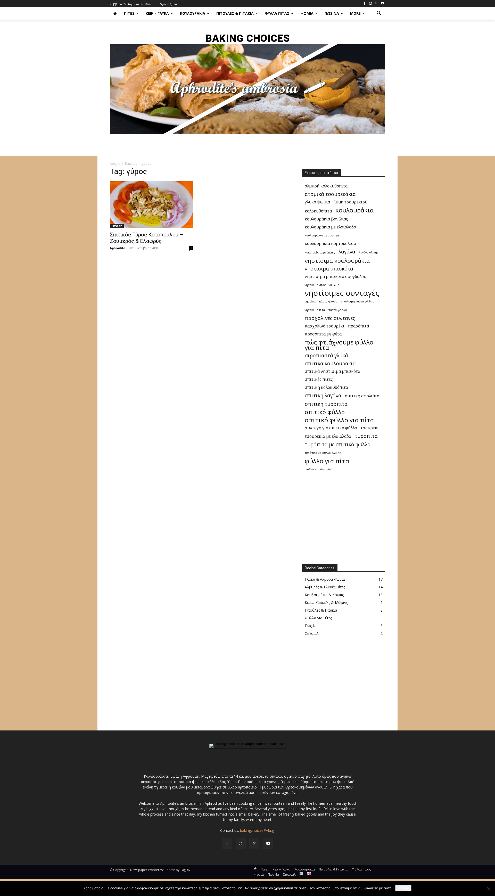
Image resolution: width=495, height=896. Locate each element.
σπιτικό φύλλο (325, 412)
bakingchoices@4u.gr (257, 830)
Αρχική (115, 163)
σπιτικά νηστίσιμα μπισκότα (332, 371)
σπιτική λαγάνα (323, 395)
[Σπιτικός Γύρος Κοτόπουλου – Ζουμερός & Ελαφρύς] (151, 204)
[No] (488, 888)
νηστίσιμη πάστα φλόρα (321, 301)
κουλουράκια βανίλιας (326, 219)
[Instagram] (371, 4)
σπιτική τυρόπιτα (326, 404)
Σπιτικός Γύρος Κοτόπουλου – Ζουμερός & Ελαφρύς (146, 238)
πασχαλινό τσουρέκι (324, 326)
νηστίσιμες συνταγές (342, 293)
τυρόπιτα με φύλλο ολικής (323, 453)
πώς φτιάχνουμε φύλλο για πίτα (339, 344)
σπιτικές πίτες (319, 379)
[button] (379, 13)
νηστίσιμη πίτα (315, 310)
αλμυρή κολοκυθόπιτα (326, 186)
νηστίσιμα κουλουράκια (337, 260)
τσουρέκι (370, 428)
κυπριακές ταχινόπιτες (320, 252)
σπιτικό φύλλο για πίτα (339, 420)
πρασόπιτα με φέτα (323, 334)
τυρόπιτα (366, 436)
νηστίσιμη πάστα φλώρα (357, 301)
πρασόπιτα (358, 326)
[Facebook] (365, 4)
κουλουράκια (354, 210)
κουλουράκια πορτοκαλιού (330, 243)
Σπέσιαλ (116, 226)
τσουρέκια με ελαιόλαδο (328, 436)
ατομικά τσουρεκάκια (330, 194)
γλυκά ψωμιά (317, 202)
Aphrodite (117, 248)
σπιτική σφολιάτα (362, 396)
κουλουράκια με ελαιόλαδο (330, 227)
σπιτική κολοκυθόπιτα (326, 387)
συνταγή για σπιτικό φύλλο (331, 428)
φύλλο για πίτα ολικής (320, 469)
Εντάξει (403, 888)
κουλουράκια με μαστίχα (322, 235)
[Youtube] (382, 4)
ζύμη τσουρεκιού (350, 202)
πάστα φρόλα (337, 310)
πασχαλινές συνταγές (330, 318)
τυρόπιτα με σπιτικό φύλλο (337, 444)
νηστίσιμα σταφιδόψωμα (322, 285)
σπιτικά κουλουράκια (330, 363)
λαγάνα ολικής (368, 252)
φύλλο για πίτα (327, 461)
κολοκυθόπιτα (318, 211)
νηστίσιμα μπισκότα (329, 268)
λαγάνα (347, 251)
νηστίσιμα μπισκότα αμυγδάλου (335, 276)
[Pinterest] (376, 4)
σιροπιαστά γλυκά (326, 355)
